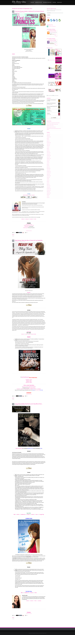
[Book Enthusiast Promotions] (51, 60)
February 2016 (48, 152)
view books (56, 45)
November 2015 (49, 155)
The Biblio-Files (19, 2)
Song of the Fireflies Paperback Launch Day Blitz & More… (29, 403)
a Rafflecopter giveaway (29, 230)
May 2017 (48, 138)
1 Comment (23, 12)
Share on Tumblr (20, 232)
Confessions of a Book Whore (53, 41)
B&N (14, 514)
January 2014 (48, 187)
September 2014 (49, 175)
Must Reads (54, 2)
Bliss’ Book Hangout (32, 387)
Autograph (39, 388)
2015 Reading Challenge (52, 40)
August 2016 (48, 145)
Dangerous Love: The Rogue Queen (51, 103)
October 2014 (48, 174)
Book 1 (29, 379)
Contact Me (32, 2)
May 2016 (48, 148)
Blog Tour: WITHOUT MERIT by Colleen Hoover (52, 124)
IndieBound (23, 514)
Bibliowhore (18, 12)
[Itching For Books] (51, 76)
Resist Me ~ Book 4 (29, 382)
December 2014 (49, 171)
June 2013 (48, 197)
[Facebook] (38, 631)
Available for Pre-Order (38, 2)
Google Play (41, 514)
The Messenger (31, 226)
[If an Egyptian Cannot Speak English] (59, 100)
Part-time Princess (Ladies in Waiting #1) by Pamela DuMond (29, 11)
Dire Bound (48, 113)
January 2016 (48, 154)
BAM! (18, 514)
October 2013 (48, 191)
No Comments (23, 241)
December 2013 (49, 188)
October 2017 (48, 135)
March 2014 (48, 184)
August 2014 (48, 177)
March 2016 (48, 151)
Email (35, 388)
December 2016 (49, 142)
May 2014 (48, 181)
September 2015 (49, 158)
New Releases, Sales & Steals (47, 2)
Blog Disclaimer (59, 2)
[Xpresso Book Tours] (51, 52)
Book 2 (29, 380)
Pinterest (31, 388)
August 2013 (48, 194)
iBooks (32, 514)
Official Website (26, 388)
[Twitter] (36, 631)
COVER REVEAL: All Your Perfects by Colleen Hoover (53, 122)
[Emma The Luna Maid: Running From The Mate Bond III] (59, 107)
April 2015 (48, 165)
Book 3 (29, 381)
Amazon (28, 514)
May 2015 (48, 164)
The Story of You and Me (31, 227)
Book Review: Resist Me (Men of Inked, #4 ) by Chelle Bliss (29, 240)
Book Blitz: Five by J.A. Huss (50, 125)
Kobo (37, 514)
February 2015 (48, 168)
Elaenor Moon (49, 108)
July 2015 (48, 161)
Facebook (18, 388)
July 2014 (48, 178)
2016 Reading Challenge (52, 30)
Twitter (22, 388)
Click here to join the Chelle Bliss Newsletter (29, 386)
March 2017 (48, 141)
